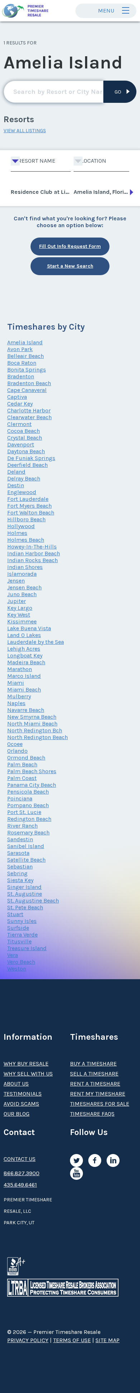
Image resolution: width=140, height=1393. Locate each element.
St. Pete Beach (25, 907)
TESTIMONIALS (23, 1093)
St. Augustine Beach (33, 900)
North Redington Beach (37, 737)
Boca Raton (21, 362)
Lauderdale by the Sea (35, 641)
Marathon (19, 669)
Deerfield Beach (27, 464)
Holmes (17, 533)
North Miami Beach (32, 723)
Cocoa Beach (23, 430)
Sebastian (20, 866)
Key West (18, 614)
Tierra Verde (22, 934)
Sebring (17, 873)
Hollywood (21, 526)
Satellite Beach (26, 859)
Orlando (17, 750)
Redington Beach (29, 818)
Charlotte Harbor (29, 410)
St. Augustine (24, 893)
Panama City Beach (31, 784)
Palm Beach (22, 764)
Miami (15, 682)
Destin (15, 485)
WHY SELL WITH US (28, 1073)
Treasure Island (27, 948)
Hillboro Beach (26, 519)
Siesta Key (20, 880)
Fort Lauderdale (27, 499)
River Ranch (22, 825)
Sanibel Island (25, 846)
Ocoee (15, 744)
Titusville (19, 941)
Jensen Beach (24, 587)
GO (118, 92)
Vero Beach (21, 961)
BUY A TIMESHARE (93, 1063)
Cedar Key (20, 403)
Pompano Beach (28, 805)
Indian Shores (25, 567)
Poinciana (19, 798)
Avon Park (20, 349)
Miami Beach (24, 689)
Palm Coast (22, 778)
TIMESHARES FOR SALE (99, 1103)
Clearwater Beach (29, 417)
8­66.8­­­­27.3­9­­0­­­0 (21, 1173)
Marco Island (24, 675)
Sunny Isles (22, 921)
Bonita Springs (26, 369)
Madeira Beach (26, 662)
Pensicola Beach (28, 791)
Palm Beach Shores (31, 771)
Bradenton (20, 376)
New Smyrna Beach (31, 716)
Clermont (19, 424)
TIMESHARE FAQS (92, 1113)
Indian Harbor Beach (33, 553)
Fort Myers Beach (29, 505)
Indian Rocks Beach (32, 560)
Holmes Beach (25, 539)
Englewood (21, 492)
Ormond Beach (26, 757)
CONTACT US (20, 1158)
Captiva (17, 396)
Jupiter (16, 601)
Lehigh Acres (23, 648)
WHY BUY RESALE (26, 1063)
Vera (12, 955)
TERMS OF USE (72, 1340)
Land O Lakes (24, 635)
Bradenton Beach (29, 383)
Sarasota (18, 852)
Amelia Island (25, 342)
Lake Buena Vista (29, 628)
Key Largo (19, 607)
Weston (16, 968)
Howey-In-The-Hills (32, 546)
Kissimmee (22, 621)
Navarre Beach (25, 710)
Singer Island (24, 887)
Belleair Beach (25, 356)
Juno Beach (22, 594)
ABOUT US (16, 1083)
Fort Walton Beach (30, 512)
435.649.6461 (20, 1184)
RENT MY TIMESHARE (97, 1093)
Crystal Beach (24, 437)
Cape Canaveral (27, 390)
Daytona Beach (26, 451)
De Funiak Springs (31, 458)
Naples (16, 703)
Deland (16, 471)
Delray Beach (23, 478)
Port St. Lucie (24, 812)
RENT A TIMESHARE (95, 1083)
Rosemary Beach (28, 832)
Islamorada (22, 573)
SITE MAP (107, 1340)
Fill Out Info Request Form (70, 246)
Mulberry (19, 696)
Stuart (15, 914)
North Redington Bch (34, 730)
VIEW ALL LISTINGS (25, 131)
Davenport (20, 444)
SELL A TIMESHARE (94, 1073)
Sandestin (20, 839)
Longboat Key (24, 655)
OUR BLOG (16, 1113)
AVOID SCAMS (21, 1103)
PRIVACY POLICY (27, 1340)
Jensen (16, 580)
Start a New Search (70, 266)
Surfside (18, 927)
